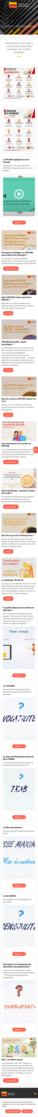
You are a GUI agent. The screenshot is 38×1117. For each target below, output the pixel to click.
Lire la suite (10, 269)
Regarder (18, 222)
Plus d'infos (27, 1111)
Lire (7, 313)
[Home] (19, 5)
